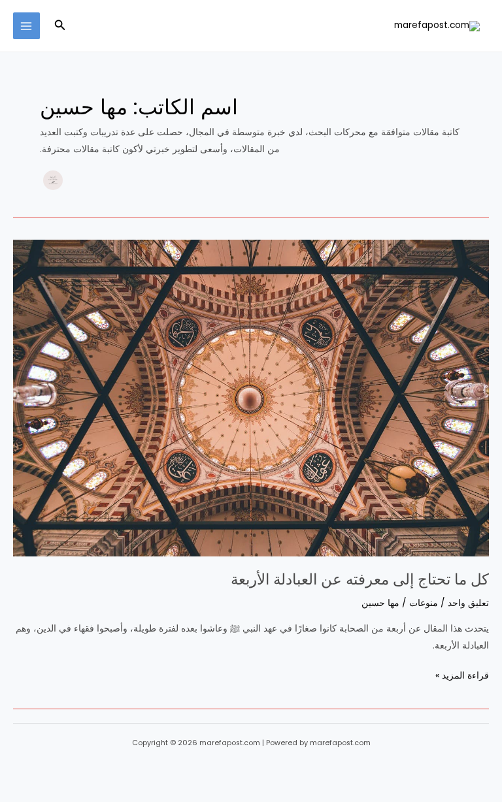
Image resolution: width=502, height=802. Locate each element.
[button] (59, 26)
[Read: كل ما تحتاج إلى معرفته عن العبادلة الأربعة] (251, 398)
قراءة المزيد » (462, 674)
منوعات (423, 603)
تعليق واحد (468, 603)
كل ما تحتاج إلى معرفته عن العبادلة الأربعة (360, 579)
